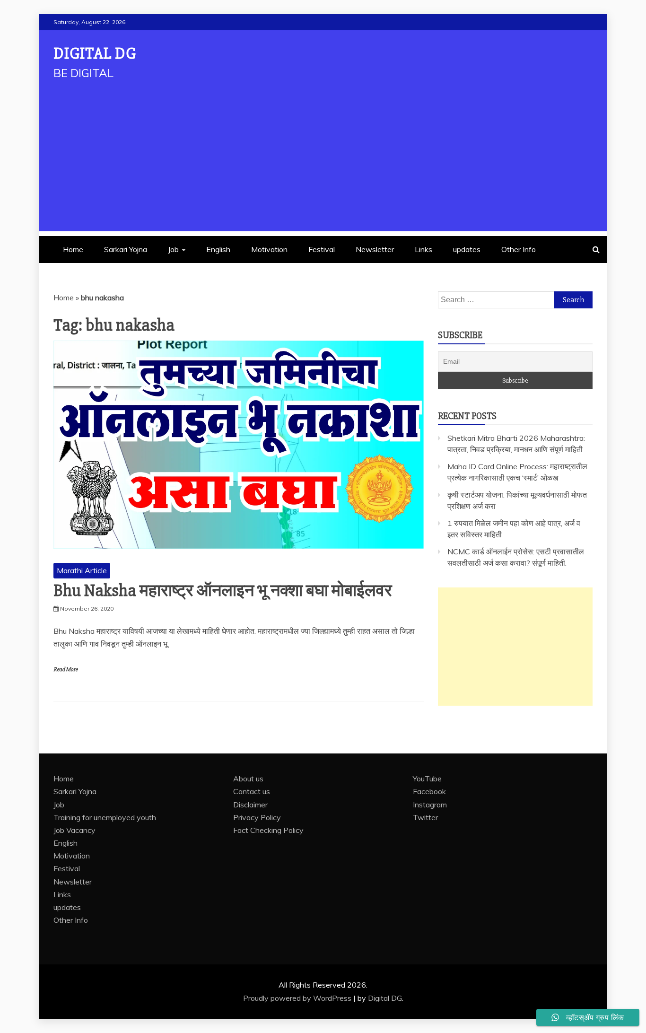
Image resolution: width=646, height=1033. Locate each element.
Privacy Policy (257, 817)
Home (73, 249)
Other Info (518, 249)
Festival (321, 249)
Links (423, 249)
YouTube (427, 778)
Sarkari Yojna (125, 249)
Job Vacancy (74, 830)
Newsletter (375, 249)
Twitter (425, 817)
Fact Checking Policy (268, 830)
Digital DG (94, 53)
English (218, 249)
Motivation (269, 249)
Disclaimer (250, 804)
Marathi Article (82, 570)
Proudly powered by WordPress (298, 998)
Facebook (429, 791)
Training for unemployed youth (104, 817)
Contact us (251, 791)
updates (466, 249)
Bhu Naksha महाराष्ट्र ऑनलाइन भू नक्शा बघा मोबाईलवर (222, 590)
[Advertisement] (323, 165)
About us (248, 778)
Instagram (430, 804)
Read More (65, 669)
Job (173, 249)
